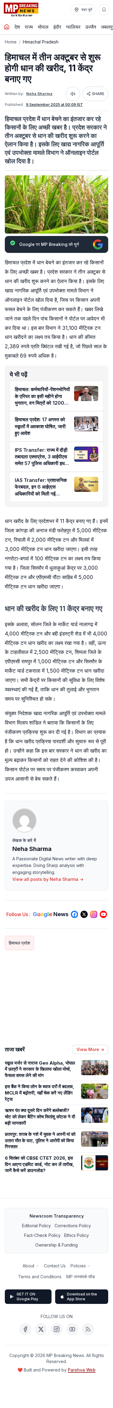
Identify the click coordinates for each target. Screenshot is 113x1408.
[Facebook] (25, 1329)
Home (11, 41)
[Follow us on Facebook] (74, 914)
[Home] (7, 27)
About (28, 1265)
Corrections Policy (73, 1225)
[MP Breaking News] (21, 9)
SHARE (98, 93)
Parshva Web (82, 1369)
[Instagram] (57, 1329)
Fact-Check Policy (42, 1235)
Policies (78, 1265)
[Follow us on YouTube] (103, 914)
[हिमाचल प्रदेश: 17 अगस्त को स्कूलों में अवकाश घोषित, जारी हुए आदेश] (86, 423)
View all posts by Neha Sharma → (47, 879)
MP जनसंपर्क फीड (80, 1276)
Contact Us (55, 1265)
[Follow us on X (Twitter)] (84, 914)
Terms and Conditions (39, 1276)
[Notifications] (104, 9)
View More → (90, 1049)
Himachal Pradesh (40, 41)
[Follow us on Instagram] (93, 914)
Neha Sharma (39, 93)
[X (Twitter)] (41, 1329)
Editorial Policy (36, 1225)
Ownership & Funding (56, 1244)
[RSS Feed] (88, 1329)
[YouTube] (72, 1329)
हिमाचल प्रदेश (19, 942)
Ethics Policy (76, 1235)
